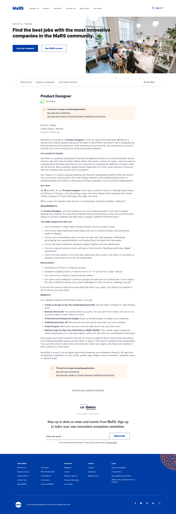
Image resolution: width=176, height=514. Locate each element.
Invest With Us (46, 476)
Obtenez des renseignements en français (123, 481)
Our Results (68, 484)
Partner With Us (23, 476)
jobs (26, 82)
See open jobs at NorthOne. (59, 113)
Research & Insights (71, 480)
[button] (149, 8)
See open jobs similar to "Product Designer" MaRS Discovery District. (76, 116)
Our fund (57, 8)
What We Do (21, 468)
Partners (46, 8)
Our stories (97, 8)
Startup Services (23, 472)
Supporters (92, 472)
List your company (25, 48)
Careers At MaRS (47, 484)
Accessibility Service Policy (121, 476)
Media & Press (93, 476)
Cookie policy (94, 414)
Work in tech (84, 8)
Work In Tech (17, 24)
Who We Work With (48, 472)
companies (45, 82)
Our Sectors (45, 480)
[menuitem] (34, 8)
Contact (91, 468)
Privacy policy (82, 414)
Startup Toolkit (69, 476)
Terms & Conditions (119, 468)
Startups (32, 8)
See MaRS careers (54, 48)
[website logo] (18, 8)
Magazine (67, 468)
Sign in (159, 8)
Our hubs (69, 8)
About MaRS (21, 484)
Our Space (45, 468)
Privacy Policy (112, 443)
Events (66, 472)
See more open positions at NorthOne (88, 390)
